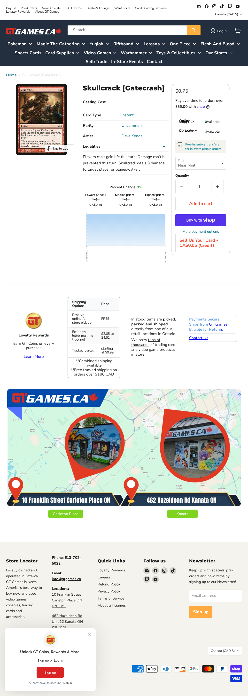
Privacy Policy (109, 591)
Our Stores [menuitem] (216, 53)
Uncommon (132, 125)
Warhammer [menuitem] (134, 53)
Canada (226, 14)
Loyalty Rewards (18, 12)
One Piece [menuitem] (180, 44)
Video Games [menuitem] (97, 53)
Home (11, 75)
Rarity (88, 125)
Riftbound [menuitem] (123, 44)
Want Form (122, 8)
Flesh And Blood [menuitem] (217, 44)
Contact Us (198, 338)
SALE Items (73, 8)
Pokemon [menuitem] (17, 44)
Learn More (34, 356)
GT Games (218, 324)
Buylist (11, 8)
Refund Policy (109, 584)
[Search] (194, 30)
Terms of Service (111, 598)
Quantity (182, 176)
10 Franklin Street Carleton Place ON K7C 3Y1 (67, 600)
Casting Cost (94, 102)
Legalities (92, 146)
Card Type (92, 115)
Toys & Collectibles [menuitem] (175, 53)
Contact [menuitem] (155, 61)
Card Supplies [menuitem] (59, 53)
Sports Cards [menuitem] (28, 53)
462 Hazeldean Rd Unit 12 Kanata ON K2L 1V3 (67, 621)
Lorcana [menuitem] (152, 44)
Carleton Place (65, 514)
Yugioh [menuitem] (96, 44)
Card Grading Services (151, 8)
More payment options (200, 232)
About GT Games (47, 12)
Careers (104, 577)
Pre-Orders (29, 8)
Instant (128, 115)
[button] (219, 31)
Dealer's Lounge (97, 8)
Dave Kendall (133, 136)
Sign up (201, 612)
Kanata (182, 514)
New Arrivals (51, 8)
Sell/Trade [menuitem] (96, 61)
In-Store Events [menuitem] (127, 61)
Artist (88, 136)
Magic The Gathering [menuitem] (58, 44)
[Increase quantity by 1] (217, 186)
